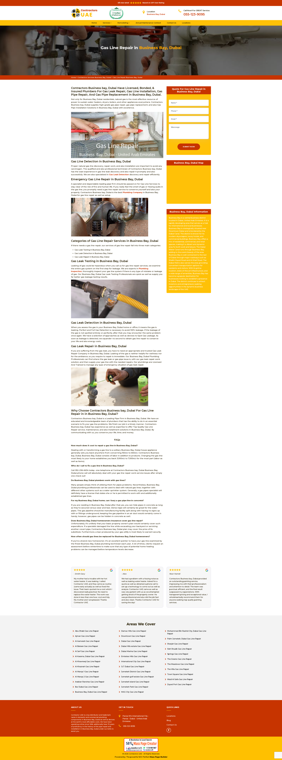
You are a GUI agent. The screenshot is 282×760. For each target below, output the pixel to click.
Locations (186, 23)
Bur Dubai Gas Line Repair (86, 687)
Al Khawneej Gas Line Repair (87, 661)
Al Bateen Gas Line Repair (86, 646)
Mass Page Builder (158, 757)
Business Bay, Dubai (156, 14)
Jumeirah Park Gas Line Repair (134, 687)
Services (106, 23)
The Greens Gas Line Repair (179, 659)
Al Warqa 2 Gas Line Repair (87, 677)
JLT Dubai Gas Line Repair (132, 667)
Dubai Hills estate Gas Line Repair (136, 646)
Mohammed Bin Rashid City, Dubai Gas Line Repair (186, 632)
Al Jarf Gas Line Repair (85, 651)
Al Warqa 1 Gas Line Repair (87, 672)
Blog (169, 720)
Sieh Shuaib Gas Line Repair (179, 649)
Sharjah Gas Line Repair (177, 644)
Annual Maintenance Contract (148, 23)
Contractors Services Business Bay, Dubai (94, 77)
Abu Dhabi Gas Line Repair (87, 631)
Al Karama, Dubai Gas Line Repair (90, 656)
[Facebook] (169, 730)
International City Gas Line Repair (136, 661)
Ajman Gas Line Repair (85, 636)
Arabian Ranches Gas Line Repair (89, 682)
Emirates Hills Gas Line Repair (134, 656)
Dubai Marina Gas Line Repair (134, 651)
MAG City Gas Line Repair (132, 692)
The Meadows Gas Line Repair (180, 664)
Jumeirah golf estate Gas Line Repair (137, 677)
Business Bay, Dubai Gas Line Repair (91, 692)
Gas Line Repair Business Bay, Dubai (127, 77)
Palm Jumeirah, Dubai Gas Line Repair (184, 639)
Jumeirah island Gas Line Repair (135, 682)
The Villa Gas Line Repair (178, 669)
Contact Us (171, 23)
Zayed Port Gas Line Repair (179, 684)
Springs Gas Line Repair (177, 654)
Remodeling (123, 23)
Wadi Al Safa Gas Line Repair (180, 679)
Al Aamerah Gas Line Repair (87, 641)
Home (94, 23)
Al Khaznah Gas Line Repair (87, 667)
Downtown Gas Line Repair (133, 636)
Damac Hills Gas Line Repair (133, 631)
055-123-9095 (194, 14)
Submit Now (189, 147)
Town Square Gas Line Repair (180, 674)
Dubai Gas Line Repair (131, 641)
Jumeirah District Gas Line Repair (136, 672)
